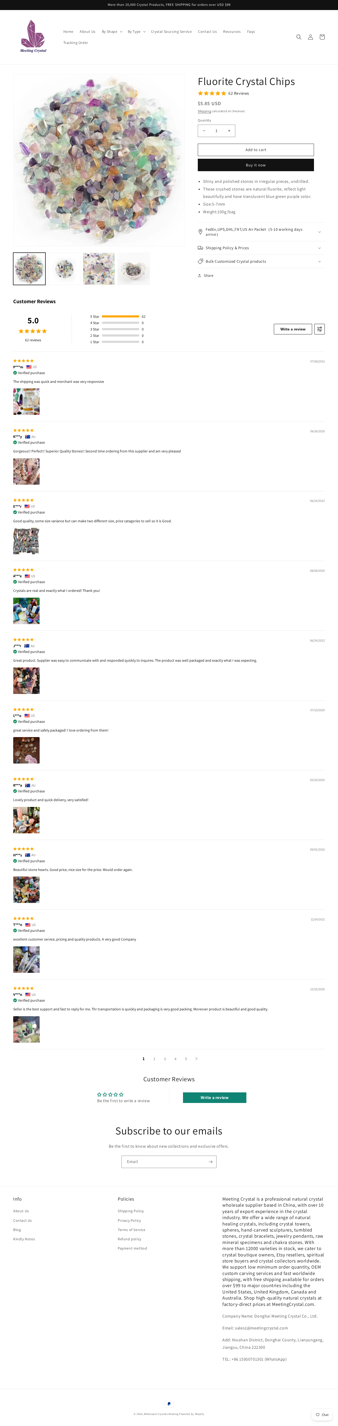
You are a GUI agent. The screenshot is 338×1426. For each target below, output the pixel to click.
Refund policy (129, 1239)
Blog (17, 1229)
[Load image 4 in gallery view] (134, 269)
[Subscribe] (210, 1162)
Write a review (293, 329)
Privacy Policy (129, 1220)
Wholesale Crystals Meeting (161, 1414)
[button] (112, 31)
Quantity (204, 120)
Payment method (132, 1248)
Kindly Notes (24, 1239)
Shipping (204, 111)
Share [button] (209, 275)
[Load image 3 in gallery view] (99, 269)
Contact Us (22, 1220)
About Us (21, 1211)
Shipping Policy (131, 1211)
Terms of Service (131, 1229)
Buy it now (256, 164)
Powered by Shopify (191, 1414)
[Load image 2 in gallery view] (64, 269)
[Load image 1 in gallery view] (29, 269)
